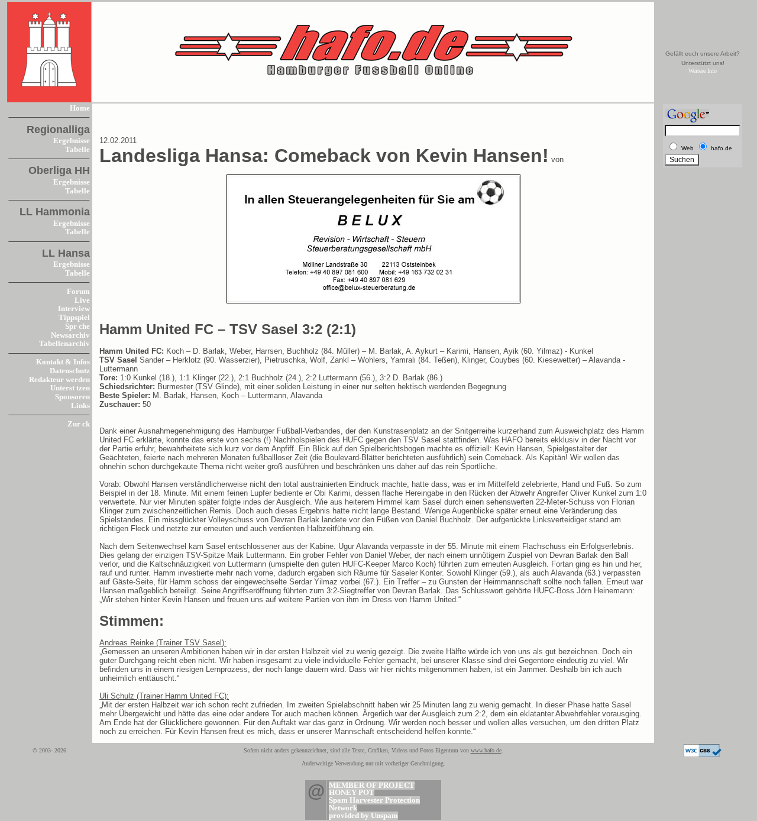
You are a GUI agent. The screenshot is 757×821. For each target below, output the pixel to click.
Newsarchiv (70, 335)
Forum (78, 291)
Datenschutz (70, 371)
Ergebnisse (71, 141)
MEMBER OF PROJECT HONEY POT (372, 789)
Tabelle (77, 150)
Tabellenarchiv (64, 344)
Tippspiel (74, 317)
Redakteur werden (59, 380)
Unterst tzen (70, 388)
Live (82, 300)
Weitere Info (702, 70)
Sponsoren (72, 397)
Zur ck (78, 424)
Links (80, 406)
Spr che (77, 326)
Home (80, 108)
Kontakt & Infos (63, 362)
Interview (74, 309)
